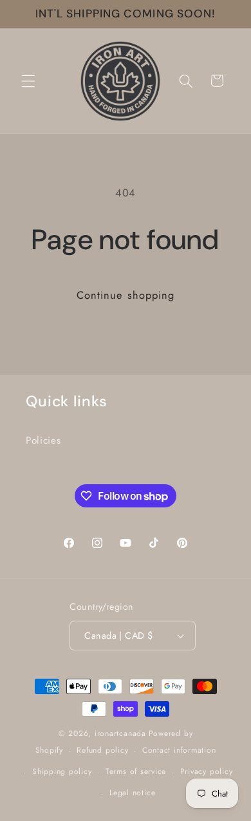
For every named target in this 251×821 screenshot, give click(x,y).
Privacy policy (206, 771)
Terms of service (136, 771)
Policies (43, 440)
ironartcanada (120, 733)
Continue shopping (126, 295)
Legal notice (132, 792)
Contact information (179, 750)
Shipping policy (62, 771)
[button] (28, 80)
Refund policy (102, 750)
